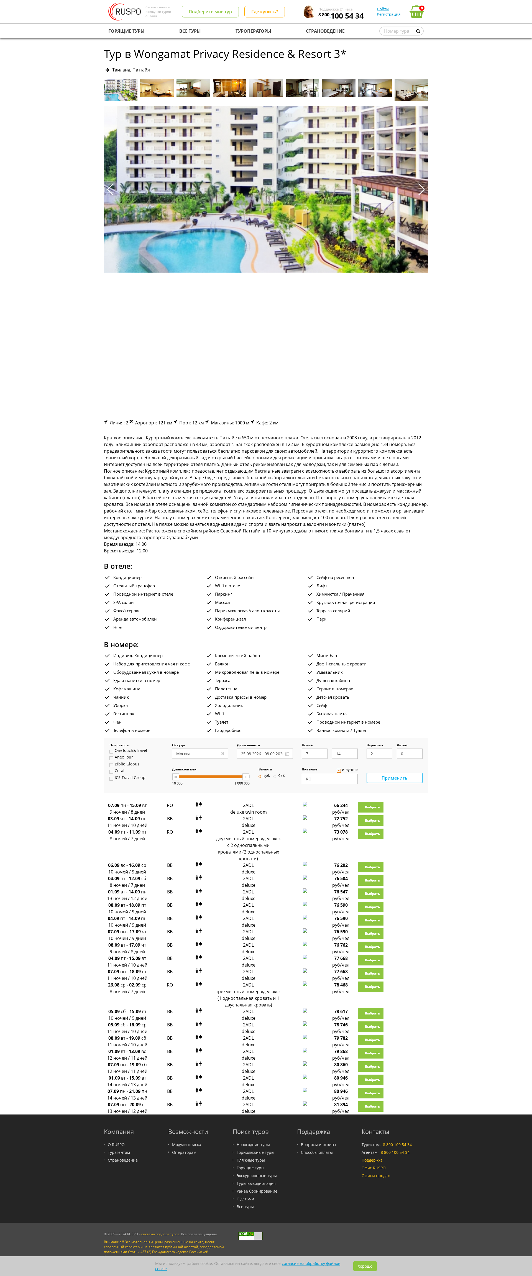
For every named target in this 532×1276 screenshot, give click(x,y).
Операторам (184, 1152)
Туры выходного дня (256, 1183)
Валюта (265, 770)
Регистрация (388, 14)
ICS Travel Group (130, 778)
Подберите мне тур (210, 12)
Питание (309, 770)
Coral (119, 771)
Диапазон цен (184, 770)
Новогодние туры (253, 1144)
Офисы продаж (376, 1175)
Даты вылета (248, 745)
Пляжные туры (251, 1160)
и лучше (350, 770)
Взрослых (375, 745)
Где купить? (264, 12)
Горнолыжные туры (255, 1152)
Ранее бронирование (257, 1191)
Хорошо (365, 1266)
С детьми (245, 1198)
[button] (421, 189)
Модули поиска (186, 1144)
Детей (402, 745)
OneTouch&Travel (131, 751)
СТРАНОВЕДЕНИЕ (325, 31)
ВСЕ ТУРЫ (190, 31)
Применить (395, 778)
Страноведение (123, 1160)
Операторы (119, 745)
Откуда (178, 745)
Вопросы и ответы (318, 1144)
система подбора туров (160, 1234)
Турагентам (119, 1152)
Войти (383, 8)
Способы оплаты (317, 1152)
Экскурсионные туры (257, 1175)
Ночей (307, 745)
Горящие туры (250, 1167)
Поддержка (372, 1160)
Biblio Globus (127, 764)
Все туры (245, 1206)
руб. (267, 776)
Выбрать (372, 807)
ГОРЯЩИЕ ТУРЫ (126, 31)
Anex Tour (124, 757)
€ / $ (281, 776)
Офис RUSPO (374, 1167)
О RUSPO (116, 1144)
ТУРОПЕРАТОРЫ (253, 31)
